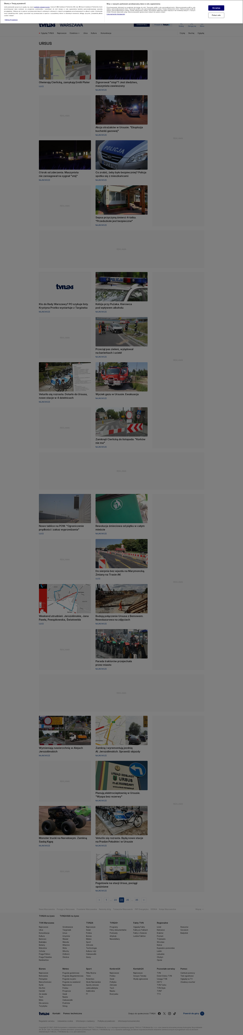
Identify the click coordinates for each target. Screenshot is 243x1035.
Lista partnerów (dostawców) (116, 14)
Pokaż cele (216, 15)
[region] (121, 12)
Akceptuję (216, 8)
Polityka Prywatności (11, 20)
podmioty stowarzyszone (42, 7)
